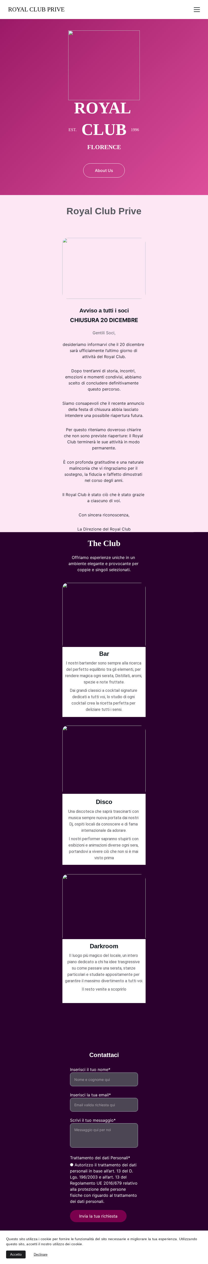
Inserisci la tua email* (90, 1094)
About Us (104, 170)
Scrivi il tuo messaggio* (93, 1120)
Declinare (40, 1254)
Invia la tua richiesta (98, 1216)
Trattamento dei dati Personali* (100, 1157)
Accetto (16, 1254)
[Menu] (197, 9)
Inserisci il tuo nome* (90, 1069)
